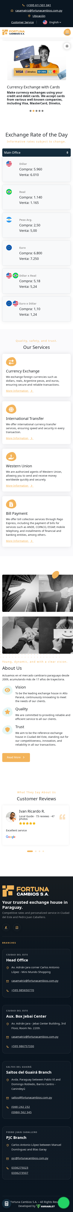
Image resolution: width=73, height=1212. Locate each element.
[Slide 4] (39, 111)
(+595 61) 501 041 (39, 5)
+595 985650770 (22, 990)
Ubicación (39, 16)
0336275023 (19, 1167)
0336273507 (19, 1173)
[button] (30, 851)
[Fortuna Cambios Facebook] (6, 927)
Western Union (19, 465)
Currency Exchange (22, 371)
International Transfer (25, 418)
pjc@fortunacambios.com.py (29, 1158)
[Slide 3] (36, 111)
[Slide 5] (42, 111)
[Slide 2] (33, 111)
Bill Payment (17, 513)
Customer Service (22, 22)
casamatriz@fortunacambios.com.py (38, 10)
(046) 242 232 (20, 1107)
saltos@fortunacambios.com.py (31, 1097)
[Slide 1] (30, 111)
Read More (14, 757)
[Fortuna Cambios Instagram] (17, 927)
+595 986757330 (22, 1046)
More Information (17, 391)
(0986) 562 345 (21, 1112)
